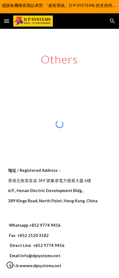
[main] (59, 59)
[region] (59, 6)
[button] (6, 21)
